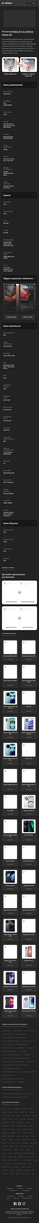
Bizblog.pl (29, 1188)
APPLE (10, 1112)
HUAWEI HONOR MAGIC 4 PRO (10, 1072)
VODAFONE (26, 1170)
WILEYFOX (5, 1174)
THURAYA (8, 1163)
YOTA (23, 1174)
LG (9, 1143)
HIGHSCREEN (5, 1133)
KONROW (10, 1139)
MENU (34, 3)
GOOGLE (19, 1129)
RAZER (10, 1157)
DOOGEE (10, 1119)
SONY (9, 1160)
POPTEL (4, 1157)
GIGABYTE (31, 1126)
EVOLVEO (12, 1122)
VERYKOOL (5, 1170)
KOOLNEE (17, 1139)
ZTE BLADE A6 (21, 1082)
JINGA (18, 1136)
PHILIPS (11, 1153)
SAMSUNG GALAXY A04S (22, 1058)
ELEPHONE (23, 1119)
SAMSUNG (20, 1157)
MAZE (13, 1143)
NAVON (12, 1146)
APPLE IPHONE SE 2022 (8, 1034)
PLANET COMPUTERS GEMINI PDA (11, 1041)
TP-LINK (30, 1163)
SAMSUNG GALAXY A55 (30, 1031)
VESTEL (12, 1170)
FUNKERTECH (6, 1126)
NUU (10, 1150)
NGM (17, 1146)
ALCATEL (24, 1109)
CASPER (18, 1115)
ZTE (33, 1174)
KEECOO (33, 1136)
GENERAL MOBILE (21, 1126)
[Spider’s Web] (3, 3)
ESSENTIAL (5, 1122)
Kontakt (8, 1198)
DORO (16, 1119)
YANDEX (17, 1174)
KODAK (4, 1139)
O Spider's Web (11, 1196)
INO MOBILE (11, 1136)
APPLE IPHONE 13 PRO (22, 1044)
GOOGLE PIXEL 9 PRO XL (8, 1082)
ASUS (21, 1112)
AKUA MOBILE (16, 1109)
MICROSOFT (25, 1143)
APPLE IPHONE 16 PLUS (8, 1044)
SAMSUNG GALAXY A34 (28, 1041)
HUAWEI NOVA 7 (17, 1031)
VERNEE (23, 1167)
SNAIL (32, 1157)
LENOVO (4, 1143)
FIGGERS (27, 1122)
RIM (15, 1157)
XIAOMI (12, 1174)
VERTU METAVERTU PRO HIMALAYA (11, 1068)
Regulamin (16, 1198)
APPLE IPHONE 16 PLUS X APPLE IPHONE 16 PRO (14, 1097)
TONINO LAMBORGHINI (19, 1163)
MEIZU (18, 1143)
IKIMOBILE (31, 1133)
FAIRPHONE (20, 1122)
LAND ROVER (25, 1139)
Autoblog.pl (20, 1188)
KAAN (27, 1136)
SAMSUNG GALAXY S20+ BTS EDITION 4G (13, 1078)
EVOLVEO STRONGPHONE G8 (28, 1072)
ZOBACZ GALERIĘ (11, 317)
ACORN (9, 1109)
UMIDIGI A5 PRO (30, 1061)
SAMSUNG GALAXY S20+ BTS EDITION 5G (13, 1061)
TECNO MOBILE (27, 1160)
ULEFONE (4, 1167)
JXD (22, 1136)
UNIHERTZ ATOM (31, 1048)
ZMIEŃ (10, 70)
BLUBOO (8, 1115)
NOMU (31, 1146)
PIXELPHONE (18, 1153)
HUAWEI (24, 1133)
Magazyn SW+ (10, 1188)
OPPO (22, 1150)
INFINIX (4, 1136)
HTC (19, 1133)
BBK (26, 1112)
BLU (3, 1115)
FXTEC (13, 1126)
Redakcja (30, 1196)
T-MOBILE (15, 1160)
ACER (3, 1109)
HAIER (25, 1129)
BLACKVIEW (32, 1112)
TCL (21, 1160)
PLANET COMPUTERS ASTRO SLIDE (11, 1055)
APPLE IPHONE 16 (21, 1034)
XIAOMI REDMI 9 (21, 1048)
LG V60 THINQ (22, 1051)
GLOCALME (12, 1129)
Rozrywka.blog (13, 1190)
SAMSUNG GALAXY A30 (8, 1048)
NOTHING (4, 1150)
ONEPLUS (16, 1150)
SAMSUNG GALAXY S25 (22, 1065)
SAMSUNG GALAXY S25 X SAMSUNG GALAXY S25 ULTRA (17, 1094)
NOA (21, 1146)
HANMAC (30, 1129)
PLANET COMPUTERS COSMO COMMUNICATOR (14, 1037)
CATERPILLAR (26, 1115)
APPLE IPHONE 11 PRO (8, 1058)
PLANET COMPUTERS (29, 1153)
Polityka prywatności (27, 1198)
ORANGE (28, 1150)
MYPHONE (5, 1146)
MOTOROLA (33, 1143)
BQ (13, 1115)
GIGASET (4, 1129)
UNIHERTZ (16, 1167)
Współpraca (21, 1196)
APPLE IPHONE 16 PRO (8, 1075)
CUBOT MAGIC (26, 1055)
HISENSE (13, 1133)
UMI (10, 1167)
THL (3, 1163)
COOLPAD (34, 1115)
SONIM (4, 1160)
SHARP (27, 1157)
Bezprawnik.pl (26, 1190)
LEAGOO (33, 1139)
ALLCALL (31, 1109)
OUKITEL (4, 1153)
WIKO (33, 1170)
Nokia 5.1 (17, 31)
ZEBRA (28, 1174)
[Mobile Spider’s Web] (8, 3)
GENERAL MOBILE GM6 (8, 1065)
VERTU (29, 1167)
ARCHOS (16, 1112)
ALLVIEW (4, 1112)
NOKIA (26, 1146)
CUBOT (4, 1119)
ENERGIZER (30, 1119)
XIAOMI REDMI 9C (7, 1031)
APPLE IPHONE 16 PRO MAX (9, 1051)
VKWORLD (18, 1170)
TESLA (35, 1160)
